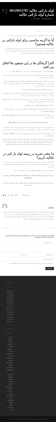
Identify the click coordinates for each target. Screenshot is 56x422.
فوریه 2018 (9, 293)
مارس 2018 (9, 291)
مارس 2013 (9, 307)
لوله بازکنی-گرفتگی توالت (46, 18)
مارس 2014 (9, 300)
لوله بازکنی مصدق (31, 142)
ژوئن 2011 (9, 316)
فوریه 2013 (9, 309)
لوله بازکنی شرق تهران (43, 142)
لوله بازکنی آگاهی (21, 142)
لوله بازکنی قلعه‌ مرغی (35, 139)
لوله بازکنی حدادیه (21, 144)
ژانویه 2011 (9, 321)
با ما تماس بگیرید (42, 101)
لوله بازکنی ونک (13, 183)
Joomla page (9, 358)
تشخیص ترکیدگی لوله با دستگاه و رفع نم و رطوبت (9, 388)
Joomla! (10, 360)
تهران (35, 18)
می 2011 (10, 319)
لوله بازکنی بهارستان (11, 144)
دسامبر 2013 (9, 302)
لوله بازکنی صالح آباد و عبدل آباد (35, 144)
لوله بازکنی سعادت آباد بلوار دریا (20, 139)
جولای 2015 (9, 298)
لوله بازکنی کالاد (38, 183)
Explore (10, 355)
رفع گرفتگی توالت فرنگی (8, 115)
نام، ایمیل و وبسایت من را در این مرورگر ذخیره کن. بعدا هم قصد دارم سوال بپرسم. (31, 263)
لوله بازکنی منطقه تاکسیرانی (25, 183)
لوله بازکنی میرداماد (48, 183)
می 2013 (10, 305)
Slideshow (9, 367)
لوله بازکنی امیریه (11, 142)
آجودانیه (37, 18)
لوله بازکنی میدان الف (47, 139)
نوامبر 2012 (9, 312)
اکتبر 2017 (9, 295)
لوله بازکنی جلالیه (40, 105)
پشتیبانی (51, 208)
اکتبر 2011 (9, 314)
